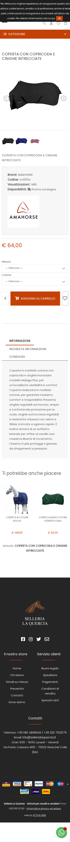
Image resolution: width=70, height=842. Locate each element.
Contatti (17, 695)
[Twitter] (39, 640)
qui (53, 18)
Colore (6, 275)
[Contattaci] (65, 24)
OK (59, 18)
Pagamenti (50, 682)
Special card (50, 700)
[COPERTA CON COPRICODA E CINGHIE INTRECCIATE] (35, 122)
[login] (51, 24)
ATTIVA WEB (39, 815)
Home (17, 668)
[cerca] (44, 24)
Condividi (17, 357)
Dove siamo (17, 702)
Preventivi (17, 689)
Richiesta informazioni (27, 349)
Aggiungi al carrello (38, 298)
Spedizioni (50, 675)
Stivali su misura (17, 682)
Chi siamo (17, 675)
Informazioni (19, 341)
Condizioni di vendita (50, 691)
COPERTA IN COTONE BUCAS (17, 519)
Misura (6, 262)
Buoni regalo (50, 668)
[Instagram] (31, 640)
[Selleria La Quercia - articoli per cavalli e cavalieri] (18, 27)
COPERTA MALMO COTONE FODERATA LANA (53, 519)
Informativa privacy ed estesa (44, 808)
